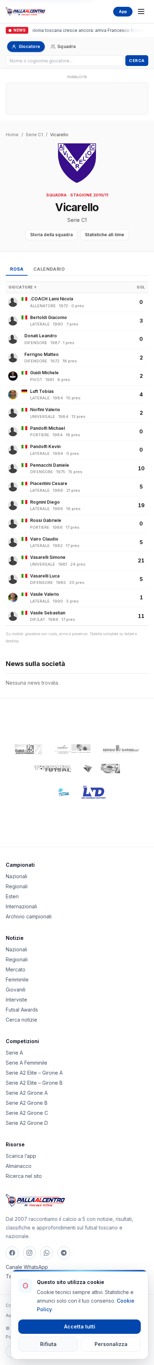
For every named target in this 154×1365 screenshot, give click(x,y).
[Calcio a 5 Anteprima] (28, 749)
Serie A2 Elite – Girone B (34, 1083)
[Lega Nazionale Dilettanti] (93, 792)
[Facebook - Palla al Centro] (12, 1252)
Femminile (17, 979)
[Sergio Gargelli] (120, 749)
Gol (141, 287)
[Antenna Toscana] (101, 769)
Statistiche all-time (104, 234)
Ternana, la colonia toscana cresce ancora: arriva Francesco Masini (74, 30)
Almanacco (19, 1166)
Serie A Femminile (26, 1063)
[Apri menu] (141, 11)
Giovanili (15, 989)
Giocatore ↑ (23, 287)
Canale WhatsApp (27, 1267)
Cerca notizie (21, 1020)
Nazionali (16, 876)
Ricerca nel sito (24, 1176)
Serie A (14, 1053)
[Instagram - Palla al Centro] (29, 1252)
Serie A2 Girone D (27, 1123)
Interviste (16, 1000)
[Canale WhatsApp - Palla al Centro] (46, 1252)
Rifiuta (48, 1344)
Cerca (137, 60)
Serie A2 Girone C (27, 1113)
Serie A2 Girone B (27, 1103)
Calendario (49, 269)
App (123, 11)
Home (12, 134)
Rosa (16, 269)
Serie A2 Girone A (27, 1093)
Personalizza (111, 1344)
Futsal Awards (22, 1010)
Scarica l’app (21, 1156)
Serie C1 (34, 134)
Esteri (12, 896)
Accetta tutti (79, 1326)
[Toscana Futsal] (52, 769)
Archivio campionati (29, 916)
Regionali (17, 886)
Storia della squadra (51, 234)
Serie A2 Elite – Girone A (34, 1073)
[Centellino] (72, 749)
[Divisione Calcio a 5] (58, 792)
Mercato (15, 969)
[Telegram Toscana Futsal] (63, 1252)
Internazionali (21, 906)
